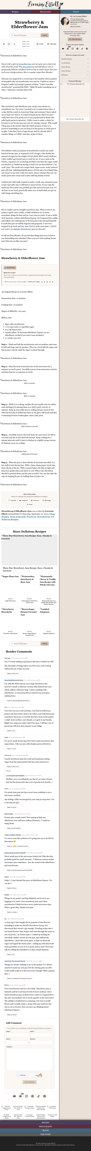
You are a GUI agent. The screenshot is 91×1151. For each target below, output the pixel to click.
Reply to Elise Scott (13, 767)
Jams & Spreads (18, 517)
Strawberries (43, 517)
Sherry (6, 877)
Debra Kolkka (8, 814)
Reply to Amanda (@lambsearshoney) (18, 701)
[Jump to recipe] (14, 44)
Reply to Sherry (12, 888)
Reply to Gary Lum (12, 673)
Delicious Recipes (9, 519)
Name (8, 1031)
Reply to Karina (11, 807)
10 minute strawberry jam (23, 229)
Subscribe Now (76, 39)
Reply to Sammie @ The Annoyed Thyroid (19, 978)
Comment (9, 1047)
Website (32, 1039)
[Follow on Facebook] (44, 1096)
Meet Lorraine (76, 26)
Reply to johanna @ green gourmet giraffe (19, 870)
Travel (76, 12)
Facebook (25, 500)
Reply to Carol (11, 749)
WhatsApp (48, 500)
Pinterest (36, 500)
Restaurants (45, 12)
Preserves (31, 517)
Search (44, 35)
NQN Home (46, 1134)
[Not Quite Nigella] (45, 5)
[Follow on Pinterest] (32, 1096)
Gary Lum (7, 658)
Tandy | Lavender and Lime (12, 835)
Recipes (15, 12)
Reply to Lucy (11, 731)
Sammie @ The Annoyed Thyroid (14, 961)
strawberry (28, 67)
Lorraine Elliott (50, 1143)
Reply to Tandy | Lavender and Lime (17, 846)
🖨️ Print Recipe (10, 268)
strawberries (24, 64)
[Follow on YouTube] (14, 1096)
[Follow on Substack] (20, 1096)
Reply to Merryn (12, 1015)
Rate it (8, 1039)
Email (30, 504)
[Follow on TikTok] (38, 1096)
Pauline (6, 895)
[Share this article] (3, 44)
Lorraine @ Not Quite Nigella (15, 776)
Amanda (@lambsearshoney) (13, 680)
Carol (6, 737)
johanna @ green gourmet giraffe (15, 853)
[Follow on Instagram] (26, 1096)
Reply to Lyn (11, 954)
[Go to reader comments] (9, 44)
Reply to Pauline (12, 912)
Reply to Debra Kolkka (13, 828)
